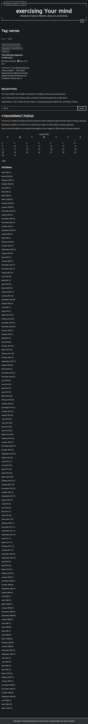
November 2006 (7, 689)
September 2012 (7, 496)
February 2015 (7, 400)
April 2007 (5, 670)
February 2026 (7, 180)
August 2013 (6, 458)
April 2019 (5, 311)
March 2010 (6, 569)
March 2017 (6, 350)
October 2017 (6, 346)
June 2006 (5, 700)
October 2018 (6, 331)
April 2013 (5, 473)
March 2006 (6, 708)
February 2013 (7, 481)
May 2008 (5, 631)
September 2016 (7, 361)
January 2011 (6, 550)
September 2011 (7, 535)
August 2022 (6, 253)
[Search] (82, 21)
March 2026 (6, 176)
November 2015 (7, 377)
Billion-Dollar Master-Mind (11, 45)
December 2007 (7, 650)
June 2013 (5, 465)
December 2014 (7, 408)
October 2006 (6, 693)
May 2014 (5, 427)
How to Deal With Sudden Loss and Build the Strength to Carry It (24, 129)
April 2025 (5, 196)
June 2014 (5, 423)
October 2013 (6, 450)
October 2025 (6, 184)
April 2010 (5, 565)
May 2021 (5, 280)
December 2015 (7, 373)
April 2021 (5, 284)
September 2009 (7, 589)
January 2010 (6, 577)
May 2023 (5, 238)
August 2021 (6, 273)
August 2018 (6, 334)
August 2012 (6, 500)
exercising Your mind (44, 10)
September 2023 (7, 230)
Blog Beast (6, 48)
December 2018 (7, 323)
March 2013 (6, 477)
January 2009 (6, 608)
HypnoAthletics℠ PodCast (19, 115)
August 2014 (6, 415)
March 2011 (6, 542)
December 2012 (7, 488)
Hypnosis (5, 51)
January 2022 (6, 261)
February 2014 (7, 438)
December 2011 (7, 527)
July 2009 (5, 596)
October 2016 (6, 357)
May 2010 (5, 562)
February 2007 (7, 677)
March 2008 (6, 639)
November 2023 (7, 223)
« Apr (3, 161)
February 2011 (7, 546)
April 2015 (5, 392)
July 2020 (5, 307)
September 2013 (7, 454)
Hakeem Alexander (10, 61)
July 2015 (5, 381)
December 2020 (7, 300)
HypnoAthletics (17, 48)
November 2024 (7, 211)
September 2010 (7, 558)
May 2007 (5, 666)
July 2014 (5, 419)
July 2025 (5, 188)
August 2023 (6, 234)
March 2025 (6, 199)
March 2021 (6, 288)
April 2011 (5, 539)
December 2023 (7, 219)
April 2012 (5, 515)
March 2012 (6, 519)
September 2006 (7, 696)
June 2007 (5, 662)
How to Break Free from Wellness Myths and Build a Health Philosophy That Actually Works (34, 98)
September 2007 (7, 654)
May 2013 (5, 469)
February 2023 (7, 242)
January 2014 (6, 442)
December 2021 (7, 265)
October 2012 (6, 492)
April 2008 (5, 635)
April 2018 (5, 342)
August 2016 (6, 365)
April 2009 (5, 600)
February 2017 (7, 354)
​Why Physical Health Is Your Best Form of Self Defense (21, 125)
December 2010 (7, 554)
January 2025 (6, 207)
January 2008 (6, 646)
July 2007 (5, 658)
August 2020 (6, 303)
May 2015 (5, 388)
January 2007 (6, 681)
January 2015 (6, 404)
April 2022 (5, 257)
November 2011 (7, 531)
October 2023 (6, 226)
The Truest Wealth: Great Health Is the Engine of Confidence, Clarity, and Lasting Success (33, 94)
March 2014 (6, 434)
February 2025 (7, 203)
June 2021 (5, 277)
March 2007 (6, 673)
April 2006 (5, 704)
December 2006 (7, 685)
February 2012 (7, 523)
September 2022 (7, 249)
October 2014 (6, 411)
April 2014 (5, 431)
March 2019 (6, 315)
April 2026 (5, 172)
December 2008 (7, 612)
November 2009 (7, 581)
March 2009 (6, 604)
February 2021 (7, 292)
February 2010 (7, 573)
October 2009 (6, 585)
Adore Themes (68, 721)
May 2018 (5, 338)
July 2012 (5, 504)
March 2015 (6, 396)
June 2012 (5, 508)
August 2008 (6, 619)
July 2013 (5, 462)
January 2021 (6, 296)
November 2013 (7, 446)
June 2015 (5, 384)
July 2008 (5, 623)
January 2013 (6, 485)
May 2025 (5, 192)
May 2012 (5, 512)
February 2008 (7, 643)
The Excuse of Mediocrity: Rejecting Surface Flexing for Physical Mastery (28, 121)
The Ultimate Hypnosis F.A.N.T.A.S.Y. (12, 56)
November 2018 (7, 327)
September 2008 (7, 616)
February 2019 (7, 319)
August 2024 (6, 215)
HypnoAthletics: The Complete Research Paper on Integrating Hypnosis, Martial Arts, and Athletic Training (39, 102)
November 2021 (7, 269)
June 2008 (5, 627)
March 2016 (6, 369)
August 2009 (6, 593)
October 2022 (6, 246)
